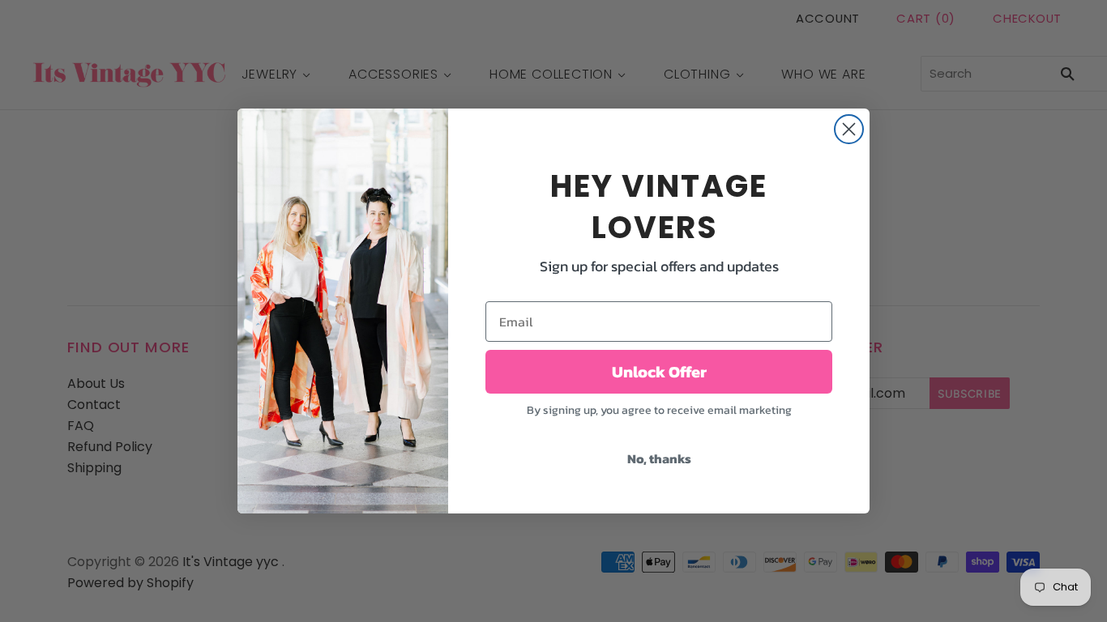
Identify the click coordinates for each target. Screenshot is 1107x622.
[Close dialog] (849, 129)
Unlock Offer (659, 372)
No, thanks (659, 458)
